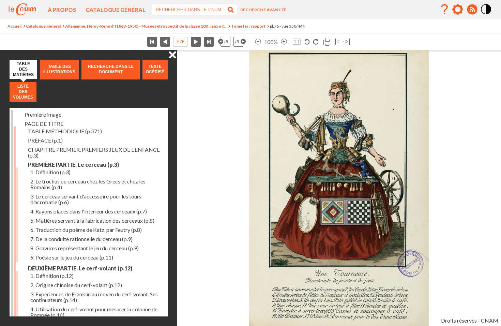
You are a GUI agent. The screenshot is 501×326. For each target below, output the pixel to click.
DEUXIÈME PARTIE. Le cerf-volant (80, 268)
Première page (152, 42)
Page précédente (165, 42)
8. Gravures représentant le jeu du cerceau (84, 248)
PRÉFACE (45, 140)
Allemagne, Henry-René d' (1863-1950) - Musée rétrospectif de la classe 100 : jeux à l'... (145, 26)
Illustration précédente (224, 42)
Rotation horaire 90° (315, 42)
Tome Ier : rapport (248, 26)
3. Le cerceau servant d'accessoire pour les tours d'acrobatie (85, 199)
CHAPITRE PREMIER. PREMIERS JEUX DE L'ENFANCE (94, 152)
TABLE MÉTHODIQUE (65, 131)
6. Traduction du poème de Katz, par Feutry (86, 229)
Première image (43, 114)
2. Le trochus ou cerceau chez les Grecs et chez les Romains (88, 184)
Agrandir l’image (284, 42)
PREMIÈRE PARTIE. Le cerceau (73, 164)
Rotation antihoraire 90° (307, 42)
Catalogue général (116, 9)
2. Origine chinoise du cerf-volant (76, 285)
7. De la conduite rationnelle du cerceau (81, 239)
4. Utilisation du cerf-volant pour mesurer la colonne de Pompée (93, 312)
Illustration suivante (239, 42)
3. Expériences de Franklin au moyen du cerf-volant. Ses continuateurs (94, 297)
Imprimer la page (327, 42)
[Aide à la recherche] (444, 9)
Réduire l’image (258, 42)
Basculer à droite (347, 42)
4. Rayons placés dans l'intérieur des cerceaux (88, 211)
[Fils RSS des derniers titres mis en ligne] (472, 9)
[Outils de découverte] (457, 9)
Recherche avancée (263, 9)
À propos (62, 9)
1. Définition (50, 172)
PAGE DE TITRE (44, 123)
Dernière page (209, 42)
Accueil (14, 26)
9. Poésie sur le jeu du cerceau (71, 257)
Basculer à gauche (338, 42)
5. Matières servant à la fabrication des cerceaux (92, 220)
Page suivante (196, 42)
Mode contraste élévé (486, 14)
